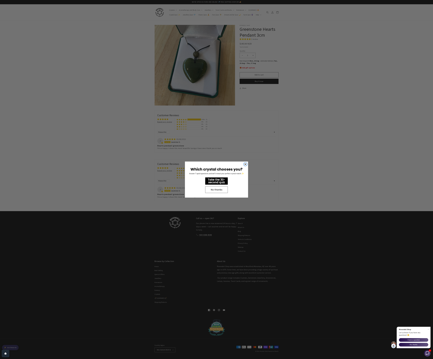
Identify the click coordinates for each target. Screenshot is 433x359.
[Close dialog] (245, 164)
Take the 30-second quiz (216, 181)
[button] (427, 353)
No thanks (216, 189)
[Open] (5, 353)
